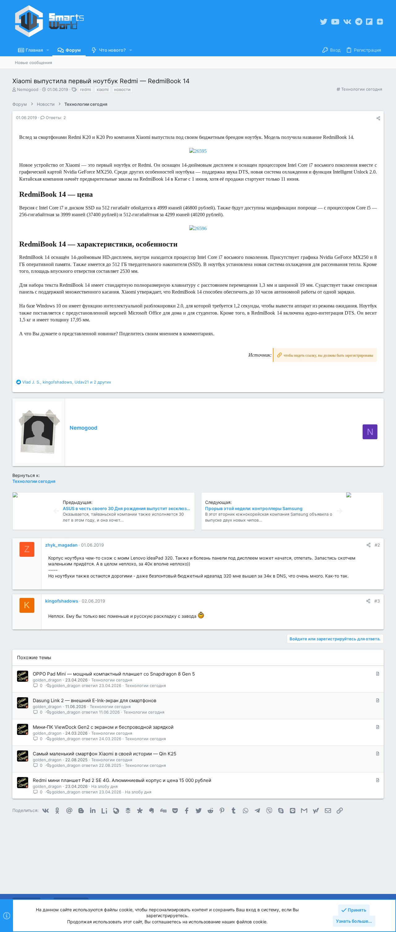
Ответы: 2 (55, 117)
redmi (85, 89)
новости (122, 89)
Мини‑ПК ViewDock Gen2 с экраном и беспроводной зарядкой (103, 727)
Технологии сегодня (361, 89)
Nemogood (83, 428)
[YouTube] (335, 22)
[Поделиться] (378, 118)
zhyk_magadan (61, 545)
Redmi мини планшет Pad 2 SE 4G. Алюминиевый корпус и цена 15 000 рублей (122, 780)
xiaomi (103, 89)
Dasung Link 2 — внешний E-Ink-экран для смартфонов (94, 700)
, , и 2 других (66, 382)
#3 (377, 600)
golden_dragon (47, 679)
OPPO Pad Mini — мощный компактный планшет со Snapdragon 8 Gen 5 (114, 674)
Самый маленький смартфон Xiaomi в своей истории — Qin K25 (104, 754)
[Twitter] (323, 22)
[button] (48, 50)
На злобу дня (104, 786)
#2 (377, 545)
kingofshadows (61, 600)
